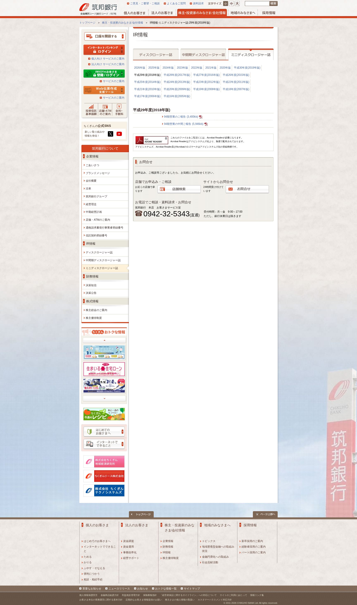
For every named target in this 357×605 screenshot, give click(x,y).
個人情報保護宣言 (88, 595)
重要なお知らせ (91, 588)
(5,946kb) (183, 123)
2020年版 (225, 67)
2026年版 (139, 67)
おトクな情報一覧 (166, 588)
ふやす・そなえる (94, 568)
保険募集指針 (150, 595)
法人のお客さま (136, 525)
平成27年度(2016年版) (206, 74)
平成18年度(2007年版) (236, 89)
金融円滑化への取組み (215, 556)
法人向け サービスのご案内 (107, 64)
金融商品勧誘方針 (110, 595)
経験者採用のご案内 (254, 546)
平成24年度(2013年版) (177, 81)
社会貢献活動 (210, 562)
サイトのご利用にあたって (233, 595)
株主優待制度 (171, 558)
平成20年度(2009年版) (177, 89)
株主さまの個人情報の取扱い (180, 599)
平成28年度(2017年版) (177, 74)
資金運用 (128, 546)
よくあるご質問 (176, 3)
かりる (88, 562)
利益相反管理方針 (131, 595)
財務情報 (168, 546)
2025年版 (153, 67)
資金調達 (128, 541)
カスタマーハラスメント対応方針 (215, 599)
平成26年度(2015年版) (236, 74)
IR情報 (167, 552)
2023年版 (182, 67)
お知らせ (142, 588)
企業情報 (168, 541)
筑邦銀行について (105, 148)
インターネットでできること (100, 549)
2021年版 (211, 67)
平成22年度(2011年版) (236, 81)
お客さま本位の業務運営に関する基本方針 (101, 599)
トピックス (208, 541)
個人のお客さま (97, 525)
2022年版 (196, 67)
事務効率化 (130, 552)
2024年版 (168, 67)
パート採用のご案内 (254, 552)
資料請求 (198, 3)
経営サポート (131, 558)
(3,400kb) (181, 116)
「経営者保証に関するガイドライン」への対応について (188, 595)
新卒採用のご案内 (252, 541)
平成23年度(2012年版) (206, 81)
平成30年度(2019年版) (247, 67)
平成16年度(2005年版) (177, 96)
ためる (88, 556)
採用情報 (250, 525)
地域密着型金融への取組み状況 (218, 549)
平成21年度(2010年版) (147, 89)
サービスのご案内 (113, 81)
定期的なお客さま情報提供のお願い (144, 599)
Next (104, 398)
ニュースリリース (119, 588)
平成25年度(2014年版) (147, 81)
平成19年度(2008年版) (206, 89)
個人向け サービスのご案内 (107, 58)
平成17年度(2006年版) (147, 96)
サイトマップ (192, 588)
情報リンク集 (257, 595)
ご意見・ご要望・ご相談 (145, 3)
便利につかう (92, 573)
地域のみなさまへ (217, 525)
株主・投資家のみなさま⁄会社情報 (179, 527)
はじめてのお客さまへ (97, 541)
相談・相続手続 (93, 579)
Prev (104, 340)
